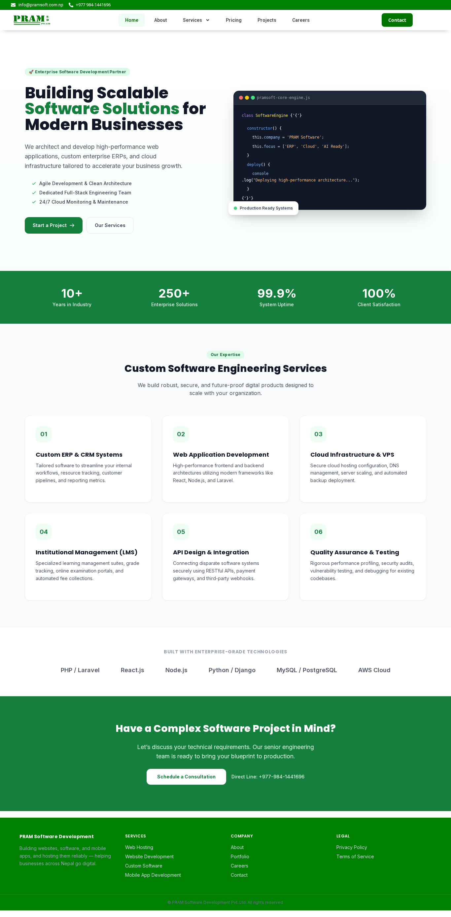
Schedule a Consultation (186, 776)
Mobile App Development (153, 875)
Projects (267, 20)
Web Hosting (139, 847)
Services (192, 20)
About (160, 20)
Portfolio (240, 856)
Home (131, 20)
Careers (301, 20)
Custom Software (143, 865)
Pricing (234, 20)
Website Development (149, 856)
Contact (397, 20)
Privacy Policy (351, 847)
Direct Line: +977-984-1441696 (267, 776)
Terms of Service (355, 856)
